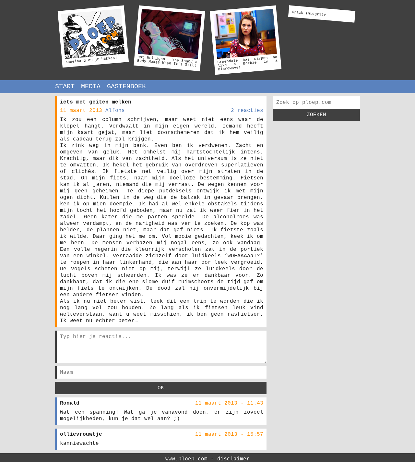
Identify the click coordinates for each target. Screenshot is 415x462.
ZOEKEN (316, 115)
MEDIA (91, 86)
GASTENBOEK (126, 86)
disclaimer (233, 459)
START (65, 86)
